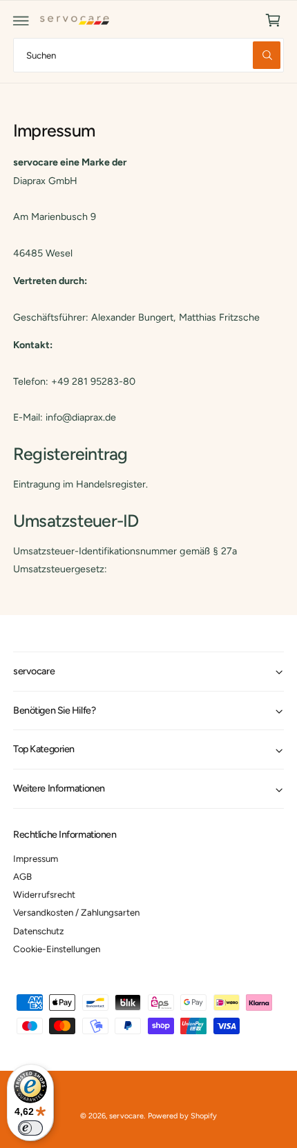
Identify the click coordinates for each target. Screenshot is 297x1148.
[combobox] (148, 55)
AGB (22, 876)
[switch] (30, 1128)
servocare (126, 1115)
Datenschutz (38, 930)
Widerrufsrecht (44, 894)
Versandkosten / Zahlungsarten (76, 912)
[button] (21, 20)
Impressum (35, 858)
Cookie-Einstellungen (56, 948)
